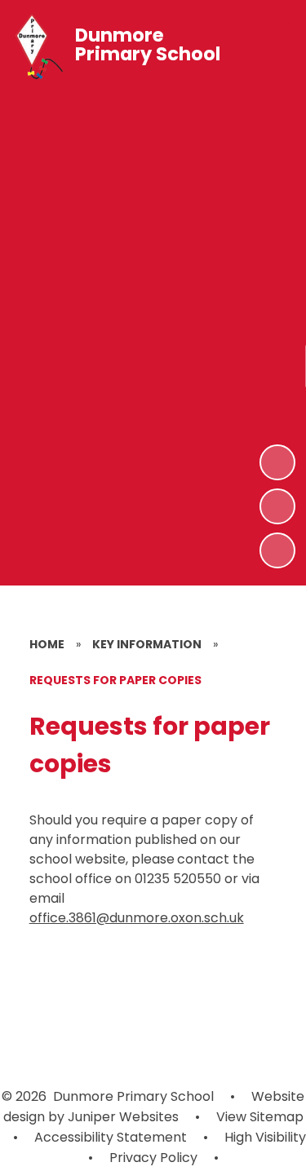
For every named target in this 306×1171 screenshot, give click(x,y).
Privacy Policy (153, 1157)
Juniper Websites (121, 1116)
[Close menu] (266, 45)
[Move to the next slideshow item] (277, 462)
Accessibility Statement (110, 1137)
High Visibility (265, 1137)
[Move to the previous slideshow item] (277, 506)
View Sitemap (260, 1116)
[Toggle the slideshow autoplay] (277, 550)
